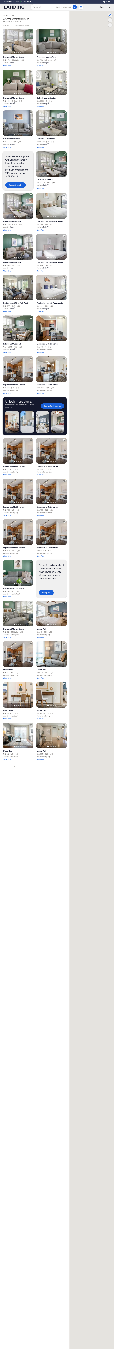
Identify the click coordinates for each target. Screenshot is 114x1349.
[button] (63, 7)
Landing (5, 15)
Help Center (106, 2)
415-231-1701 (14, 2)
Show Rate (7, 66)
